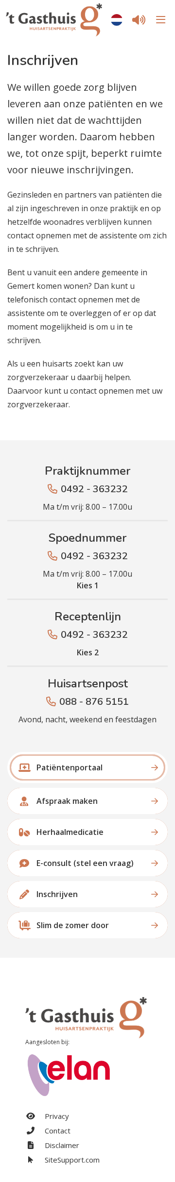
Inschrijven (57, 894)
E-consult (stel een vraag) (85, 863)
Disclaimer (61, 1145)
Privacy (56, 1116)
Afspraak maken (67, 801)
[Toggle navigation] (159, 20)
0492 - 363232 (94, 489)
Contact (56, 1130)
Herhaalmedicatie (70, 832)
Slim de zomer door (72, 925)
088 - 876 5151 (94, 701)
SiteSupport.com (71, 1160)
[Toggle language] (116, 20)
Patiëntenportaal (69, 767)
